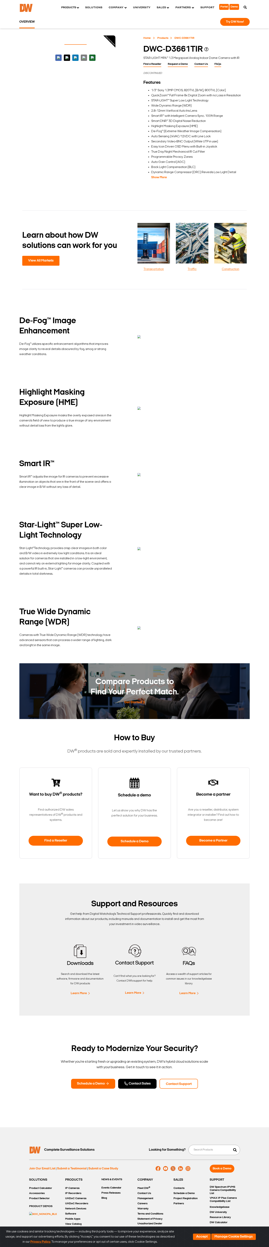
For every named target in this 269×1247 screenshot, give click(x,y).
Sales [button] (161, 7)
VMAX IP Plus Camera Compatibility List (223, 1200)
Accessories (37, 1193)
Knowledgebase (219, 1207)
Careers (142, 1203)
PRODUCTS (74, 1179)
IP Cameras (72, 1188)
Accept (202, 1237)
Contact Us (201, 64)
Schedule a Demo (134, 841)
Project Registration (185, 1198)
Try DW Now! (235, 21)
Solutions (93, 7)
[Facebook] (158, 1168)
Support (207, 7)
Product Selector (39, 1198)
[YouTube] (165, 1168)
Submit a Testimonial (72, 1168)
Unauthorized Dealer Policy (149, 1226)
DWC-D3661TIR (184, 38)
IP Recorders (73, 1193)
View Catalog (73, 1224)
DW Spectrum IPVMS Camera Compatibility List (223, 1190)
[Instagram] (188, 1168)
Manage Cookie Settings (233, 1237)
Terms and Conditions (150, 1213)
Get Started (133, 702)
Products (162, 38)
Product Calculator (40, 1188)
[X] (173, 1168)
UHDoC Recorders (76, 1203)
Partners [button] (183, 7)
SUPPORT (217, 1179)
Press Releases (111, 1192)
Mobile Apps (72, 1218)
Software (70, 1213)
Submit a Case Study (103, 1168)
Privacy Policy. (40, 1241)
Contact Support (179, 1084)
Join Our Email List (42, 1168)
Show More (159, 177)
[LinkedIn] (180, 1168)
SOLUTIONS (38, 1179)
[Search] (245, 7)
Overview (27, 21)
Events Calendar (111, 1187)
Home (147, 38)
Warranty (142, 1208)
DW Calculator (218, 1222)
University (141, 7)
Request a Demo (178, 64)
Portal (224, 6)
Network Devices (75, 1208)
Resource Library (220, 1217)
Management (145, 1198)
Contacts (179, 1188)
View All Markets (41, 261)
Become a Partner (213, 840)
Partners (178, 1203)
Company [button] (116, 7)
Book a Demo (222, 1168)
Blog (104, 1198)
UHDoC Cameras (75, 1198)
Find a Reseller (152, 64)
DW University (218, 1212)
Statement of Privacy (149, 1218)
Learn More (79, 993)
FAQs (217, 64)
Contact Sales (139, 1084)
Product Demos (40, 1206)
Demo (234, 6)
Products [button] (68, 7)
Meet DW (143, 1188)
